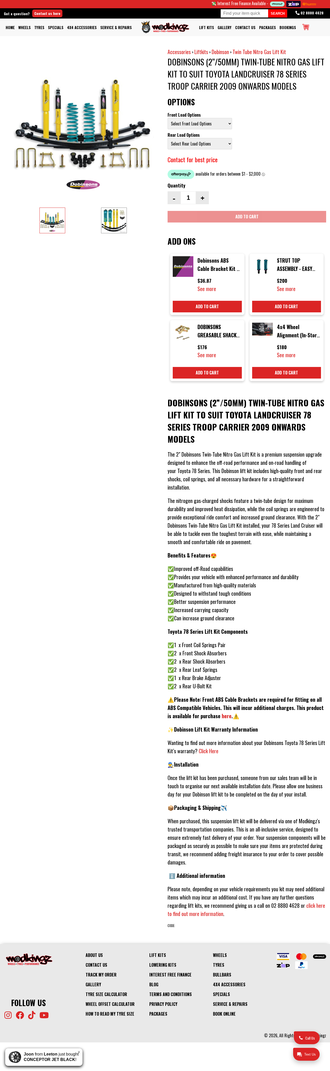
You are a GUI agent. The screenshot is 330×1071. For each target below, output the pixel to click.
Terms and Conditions (170, 994)
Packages (267, 27)
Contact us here (47, 13)
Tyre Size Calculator (106, 994)
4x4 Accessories (82, 27)
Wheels (24, 27)
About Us (94, 955)
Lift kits (206, 27)
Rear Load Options (184, 135)
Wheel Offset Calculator (110, 1004)
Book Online (224, 1014)
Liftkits (201, 52)
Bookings (287, 27)
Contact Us (245, 27)
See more (206, 289)
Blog (153, 984)
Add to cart (207, 306)
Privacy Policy (163, 1004)
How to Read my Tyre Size (110, 1014)
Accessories (179, 52)
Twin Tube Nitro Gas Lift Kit (259, 52)
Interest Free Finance (170, 975)
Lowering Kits (162, 965)
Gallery (225, 27)
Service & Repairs (116, 27)
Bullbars (222, 975)
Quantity (176, 185)
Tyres (39, 27)
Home (10, 27)
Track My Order (101, 975)
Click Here (208, 751)
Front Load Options (184, 115)
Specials (55, 27)
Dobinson (220, 52)
